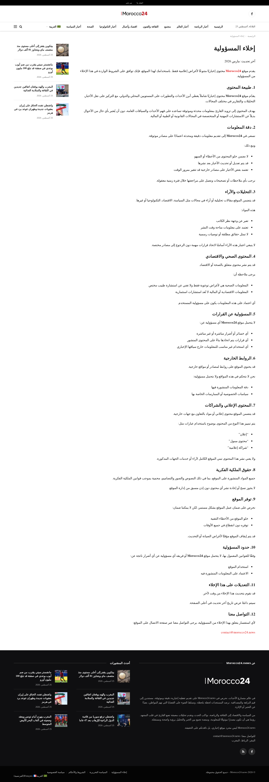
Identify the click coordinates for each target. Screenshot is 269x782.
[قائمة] (15, 27)
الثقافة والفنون (150, 26)
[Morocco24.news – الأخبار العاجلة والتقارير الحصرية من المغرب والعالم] (134, 13)
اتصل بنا (140, 2)
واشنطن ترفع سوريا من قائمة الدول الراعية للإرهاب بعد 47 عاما (96, 718)
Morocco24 (233, 71)
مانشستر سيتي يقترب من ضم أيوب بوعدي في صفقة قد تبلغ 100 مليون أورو (34, 68)
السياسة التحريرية (98, 772)
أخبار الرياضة (201, 26)
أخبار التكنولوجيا (108, 26)
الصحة (90, 26)
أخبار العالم (182, 26)
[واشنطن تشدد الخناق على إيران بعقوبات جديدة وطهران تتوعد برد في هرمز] (62, 109)
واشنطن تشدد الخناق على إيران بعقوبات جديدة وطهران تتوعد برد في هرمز (33, 109)
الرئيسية (218, 26)
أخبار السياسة (73, 26)
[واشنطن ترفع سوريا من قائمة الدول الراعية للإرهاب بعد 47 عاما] (123, 720)
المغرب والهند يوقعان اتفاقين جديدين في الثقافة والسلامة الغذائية (33, 88)
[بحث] (21, 27)
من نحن (129, 2)
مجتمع (167, 26)
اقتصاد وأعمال (129, 26)
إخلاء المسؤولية (119, 772)
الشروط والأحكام (77, 772)
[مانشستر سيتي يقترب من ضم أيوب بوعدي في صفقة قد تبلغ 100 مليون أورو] (62, 68)
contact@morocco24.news (238, 632)
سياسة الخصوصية (56, 772)
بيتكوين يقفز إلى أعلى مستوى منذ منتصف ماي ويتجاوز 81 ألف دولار (35, 47)
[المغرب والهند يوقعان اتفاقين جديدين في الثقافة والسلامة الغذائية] (62, 90)
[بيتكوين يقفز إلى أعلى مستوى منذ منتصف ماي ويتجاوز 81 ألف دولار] (62, 50)
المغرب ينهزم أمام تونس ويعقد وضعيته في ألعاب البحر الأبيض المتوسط (35, 720)
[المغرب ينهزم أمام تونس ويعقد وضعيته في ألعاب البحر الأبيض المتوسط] (61, 720)
